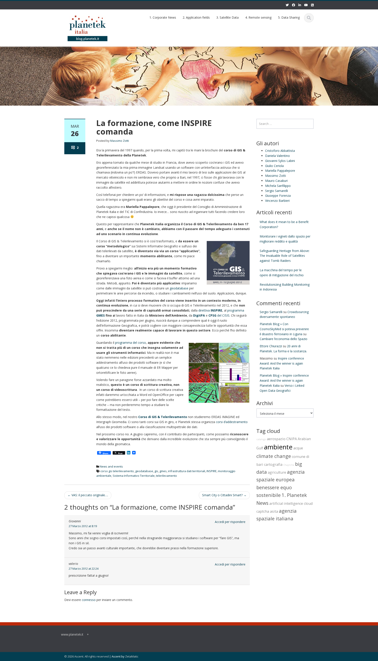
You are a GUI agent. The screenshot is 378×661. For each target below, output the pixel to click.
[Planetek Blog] (87, 26)
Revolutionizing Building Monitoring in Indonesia (285, 287)
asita (274, 511)
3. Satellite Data (227, 17)
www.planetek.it (72, 634)
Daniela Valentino (277, 156)
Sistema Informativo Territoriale (134, 476)
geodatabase (179, 288)
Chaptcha (288, 464)
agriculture (277, 472)
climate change (273, 456)
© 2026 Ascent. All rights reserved (86, 656)
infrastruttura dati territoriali (186, 471)
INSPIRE (211, 471)
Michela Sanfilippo (278, 186)
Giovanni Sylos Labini (280, 161)
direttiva (210, 310)
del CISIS (218, 315)
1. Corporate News (162, 17)
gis (156, 471)
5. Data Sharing (289, 17)
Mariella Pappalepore (280, 170)
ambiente (278, 447)
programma (235, 310)
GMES (100, 315)
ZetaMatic (131, 656)
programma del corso (130, 342)
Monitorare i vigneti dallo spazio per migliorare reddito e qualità (285, 238)
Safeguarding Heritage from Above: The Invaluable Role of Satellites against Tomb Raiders (285, 256)
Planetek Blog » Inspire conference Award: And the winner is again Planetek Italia (284, 380)
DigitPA (199, 315)
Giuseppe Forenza (278, 195)
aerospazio (276, 438)
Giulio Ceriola (274, 166)
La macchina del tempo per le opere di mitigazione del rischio (282, 272)
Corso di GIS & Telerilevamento (162, 417)
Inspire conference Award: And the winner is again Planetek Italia (282, 363)
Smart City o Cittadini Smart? (224, 495)
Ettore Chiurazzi (271, 346)
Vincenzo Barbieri (277, 200)
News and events (111, 466)
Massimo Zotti (119, 141)
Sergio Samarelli (276, 191)
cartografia (273, 464)
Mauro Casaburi (276, 181)
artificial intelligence (286, 503)
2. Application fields (196, 17)
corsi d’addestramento (231, 422)
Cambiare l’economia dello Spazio (283, 339)
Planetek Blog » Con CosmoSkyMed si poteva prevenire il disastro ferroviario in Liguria (284, 329)
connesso (89, 600)
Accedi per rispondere (230, 522)
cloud (308, 503)
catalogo (261, 439)
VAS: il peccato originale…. (88, 495)
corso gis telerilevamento (117, 471)
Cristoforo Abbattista (280, 151)
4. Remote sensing (258, 17)
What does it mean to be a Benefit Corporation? (284, 224)
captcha (262, 511)
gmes (163, 471)
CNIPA (291, 438)
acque (298, 448)
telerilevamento (166, 476)
